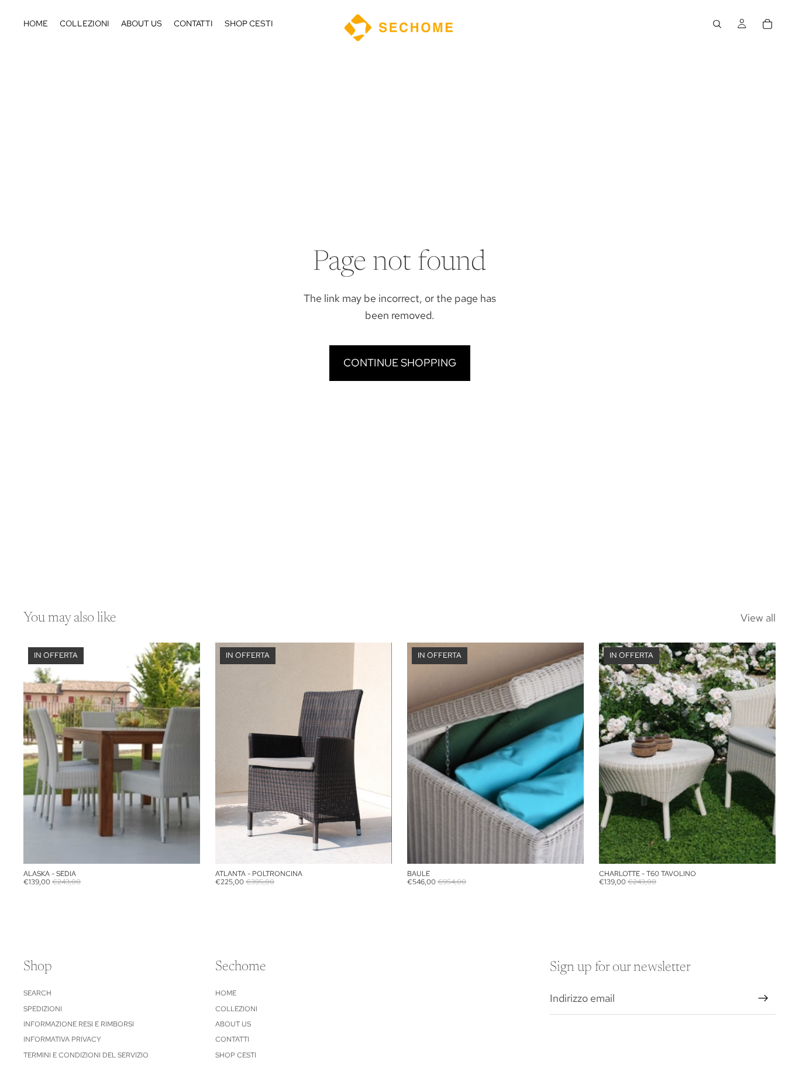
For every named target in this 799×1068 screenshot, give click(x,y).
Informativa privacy (62, 1039)
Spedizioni (42, 1008)
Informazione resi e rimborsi (78, 1024)
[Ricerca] (717, 24)
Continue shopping (399, 362)
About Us (233, 1024)
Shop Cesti (235, 1054)
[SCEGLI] (181, 845)
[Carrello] (767, 24)
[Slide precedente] (40, 753)
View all (758, 617)
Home (225, 993)
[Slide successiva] (182, 753)
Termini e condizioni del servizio (86, 1054)
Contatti (232, 1039)
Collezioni (236, 1008)
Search (37, 993)
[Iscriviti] (763, 998)
